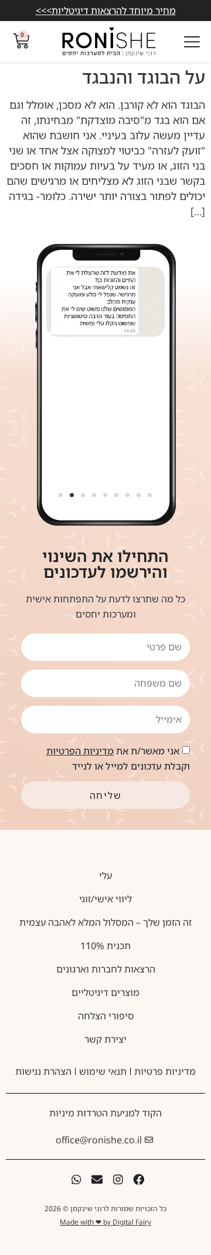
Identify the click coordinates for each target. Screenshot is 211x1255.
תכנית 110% (105, 945)
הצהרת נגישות (43, 1071)
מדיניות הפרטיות (80, 750)
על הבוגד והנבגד (143, 77)
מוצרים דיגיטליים (105, 992)
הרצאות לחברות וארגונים (105, 969)
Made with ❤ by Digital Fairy (105, 1222)
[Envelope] (97, 1179)
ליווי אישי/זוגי (105, 898)
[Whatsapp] (76, 1179)
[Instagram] (118, 1179)
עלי (105, 875)
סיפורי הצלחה (106, 1015)
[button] (61, 495)
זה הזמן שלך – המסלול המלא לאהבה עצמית (105, 922)
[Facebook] (139, 1179)
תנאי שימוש (103, 1071)
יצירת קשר (105, 1039)
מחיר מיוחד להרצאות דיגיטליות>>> (106, 10)
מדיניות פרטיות (165, 1071)
